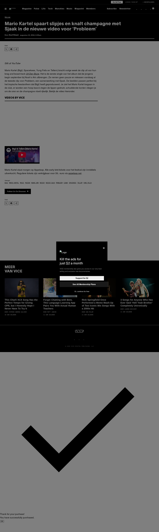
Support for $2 (82, 278)
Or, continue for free (81, 291)
